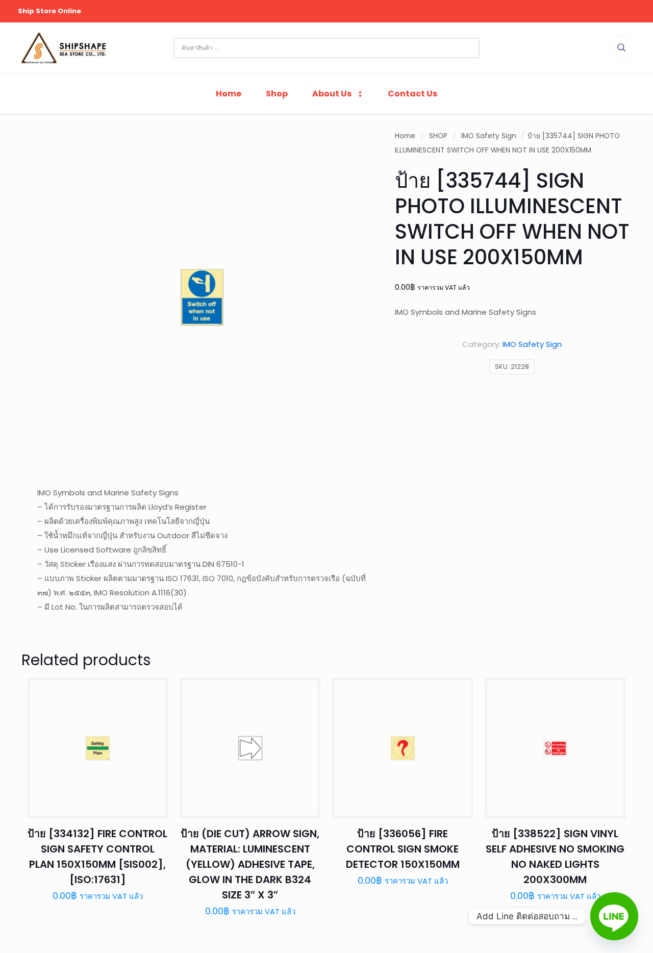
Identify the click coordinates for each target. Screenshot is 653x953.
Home (405, 136)
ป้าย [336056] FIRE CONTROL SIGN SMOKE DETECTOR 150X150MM (403, 848)
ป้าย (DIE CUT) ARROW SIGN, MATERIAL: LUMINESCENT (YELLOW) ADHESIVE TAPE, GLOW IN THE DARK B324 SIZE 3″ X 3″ (250, 864)
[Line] (614, 916)
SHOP (438, 136)
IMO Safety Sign (488, 136)
